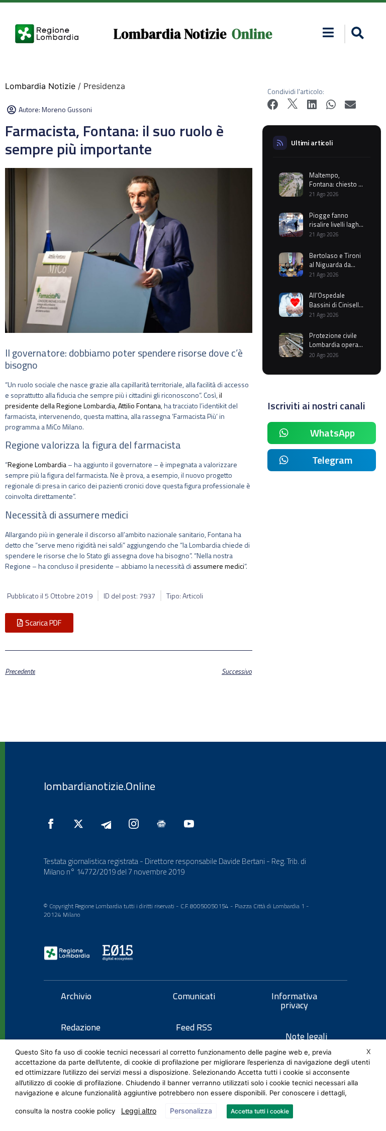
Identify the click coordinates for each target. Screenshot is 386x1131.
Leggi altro (138, 1110)
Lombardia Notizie (170, 34)
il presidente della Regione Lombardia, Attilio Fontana (113, 400)
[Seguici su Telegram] (108, 824)
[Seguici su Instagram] (136, 824)
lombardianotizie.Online (99, 786)
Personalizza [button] (191, 1110)
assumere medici (218, 566)
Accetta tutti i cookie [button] (260, 1111)
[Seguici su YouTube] (191, 824)
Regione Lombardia (37, 464)
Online (252, 34)
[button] (328, 32)
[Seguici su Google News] (163, 824)
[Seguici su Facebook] (53, 824)
